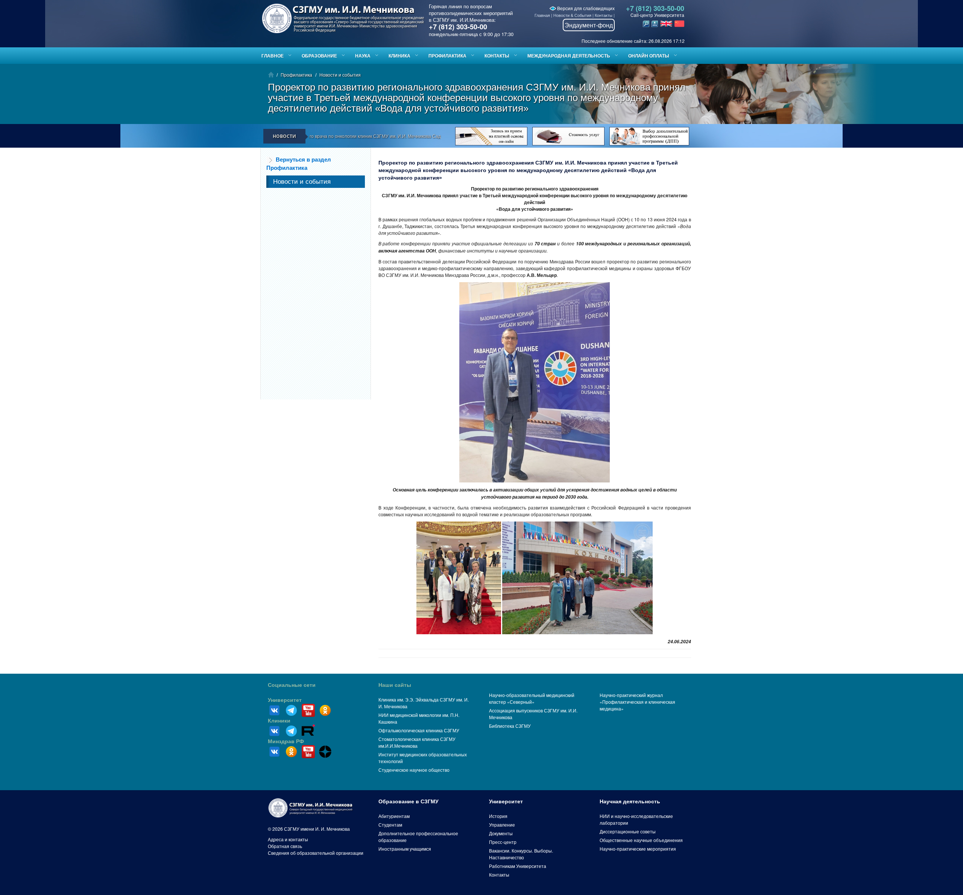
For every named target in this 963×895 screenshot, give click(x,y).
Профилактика (447, 55)
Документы (501, 833)
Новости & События (572, 15)
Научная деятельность (630, 801)
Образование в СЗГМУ (408, 801)
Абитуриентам (394, 816)
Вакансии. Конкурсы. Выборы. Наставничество (521, 853)
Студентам (390, 824)
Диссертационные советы (628, 831)
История (498, 816)
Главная (542, 15)
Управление (502, 824)
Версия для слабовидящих (585, 8)
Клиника (399, 55)
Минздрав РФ (286, 741)
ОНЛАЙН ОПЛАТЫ (648, 55)
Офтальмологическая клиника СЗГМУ (418, 730)
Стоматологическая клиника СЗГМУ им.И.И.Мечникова (417, 742)
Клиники (279, 721)
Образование (319, 55)
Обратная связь (285, 846)
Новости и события (340, 74)
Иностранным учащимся (404, 848)
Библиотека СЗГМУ (510, 726)
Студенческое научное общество (414, 769)
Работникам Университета (517, 866)
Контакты (603, 15)
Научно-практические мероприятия (638, 848)
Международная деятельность (568, 55)
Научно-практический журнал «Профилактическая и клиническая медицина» (637, 702)
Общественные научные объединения (641, 840)
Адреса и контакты (288, 839)
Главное (272, 55)
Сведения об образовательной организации (315, 853)
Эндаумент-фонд (589, 25)
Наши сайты (394, 685)
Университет (285, 700)
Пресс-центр (502, 842)
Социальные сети (292, 685)
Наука (363, 55)
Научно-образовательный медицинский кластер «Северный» (531, 698)
